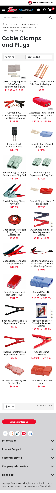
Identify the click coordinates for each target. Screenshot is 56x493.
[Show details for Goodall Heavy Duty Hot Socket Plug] (14, 370)
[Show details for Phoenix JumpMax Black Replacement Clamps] (14, 310)
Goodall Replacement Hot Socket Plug (14, 293)
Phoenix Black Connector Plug (14, 145)
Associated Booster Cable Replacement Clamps (42, 323)
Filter (11, 57)
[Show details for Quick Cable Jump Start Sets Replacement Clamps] (41, 219)
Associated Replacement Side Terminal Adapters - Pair (41, 84)
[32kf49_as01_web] (14, 71)
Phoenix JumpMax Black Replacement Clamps (14, 322)
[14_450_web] (14, 191)
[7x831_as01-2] (41, 162)
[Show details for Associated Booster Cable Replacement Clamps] (41, 310)
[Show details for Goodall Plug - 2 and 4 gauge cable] (41, 133)
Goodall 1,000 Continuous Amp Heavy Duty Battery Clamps (14, 115)
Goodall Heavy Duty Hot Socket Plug (14, 381)
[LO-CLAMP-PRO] (41, 250)
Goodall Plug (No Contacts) (41, 293)
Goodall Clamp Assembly (41, 353)
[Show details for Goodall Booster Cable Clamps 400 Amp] (14, 250)
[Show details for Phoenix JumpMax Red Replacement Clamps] (14, 341)
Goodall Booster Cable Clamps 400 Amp (14, 262)
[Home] (3, 24)
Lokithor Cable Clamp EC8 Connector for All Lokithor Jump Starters (41, 263)
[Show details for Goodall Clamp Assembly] (41, 341)
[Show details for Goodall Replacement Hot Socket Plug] (14, 282)
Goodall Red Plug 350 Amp (41, 381)
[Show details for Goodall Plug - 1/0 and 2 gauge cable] (41, 191)
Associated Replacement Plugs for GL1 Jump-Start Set (41, 115)
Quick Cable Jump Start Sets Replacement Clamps (41, 232)
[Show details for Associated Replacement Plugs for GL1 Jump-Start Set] (41, 102)
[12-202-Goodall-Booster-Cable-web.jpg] (14, 219)
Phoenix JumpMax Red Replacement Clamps (14, 353)
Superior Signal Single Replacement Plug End (14, 173)
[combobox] (28, 17)
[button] (44, 9)
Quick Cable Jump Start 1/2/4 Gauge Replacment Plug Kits (14, 84)
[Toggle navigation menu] (3, 9)
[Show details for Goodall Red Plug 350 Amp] (41, 370)
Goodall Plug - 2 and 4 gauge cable (42, 145)
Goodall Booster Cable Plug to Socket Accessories (14, 232)
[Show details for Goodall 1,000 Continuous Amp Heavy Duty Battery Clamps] (14, 102)
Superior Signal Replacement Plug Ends (42, 173)
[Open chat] (38, 9)
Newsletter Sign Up (19, 422)
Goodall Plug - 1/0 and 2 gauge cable (42, 202)
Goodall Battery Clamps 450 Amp (14, 202)
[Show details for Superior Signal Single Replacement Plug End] (14, 162)
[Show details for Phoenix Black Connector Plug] (14, 133)
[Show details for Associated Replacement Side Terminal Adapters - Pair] (41, 71)
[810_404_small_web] (41, 282)
